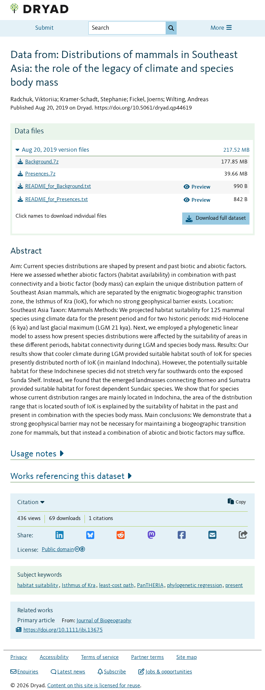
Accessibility (54, 657)
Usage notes (33, 454)
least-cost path (116, 585)
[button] (132, 149)
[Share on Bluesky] (90, 535)
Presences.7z (40, 174)
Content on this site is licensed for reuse (93, 686)
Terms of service (100, 657)
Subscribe (115, 672)
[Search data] (171, 28)
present (234, 585)
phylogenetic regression (194, 585)
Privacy (18, 657)
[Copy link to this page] (243, 535)
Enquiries (27, 672)
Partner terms (147, 657)
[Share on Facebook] (182, 535)
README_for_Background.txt (58, 186)
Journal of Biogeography (104, 621)
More (218, 28)
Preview (201, 186)
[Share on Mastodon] (151, 535)
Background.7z (42, 162)
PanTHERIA (150, 585)
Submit (44, 28)
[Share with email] (212, 535)
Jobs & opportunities (169, 672)
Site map (186, 657)
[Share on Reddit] (121, 535)
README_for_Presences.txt (56, 199)
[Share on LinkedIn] (59, 535)
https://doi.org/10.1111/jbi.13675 (63, 630)
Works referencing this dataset (67, 476)
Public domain (58, 549)
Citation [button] (28, 502)
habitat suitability (37, 585)
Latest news (71, 672)
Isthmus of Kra (79, 585)
